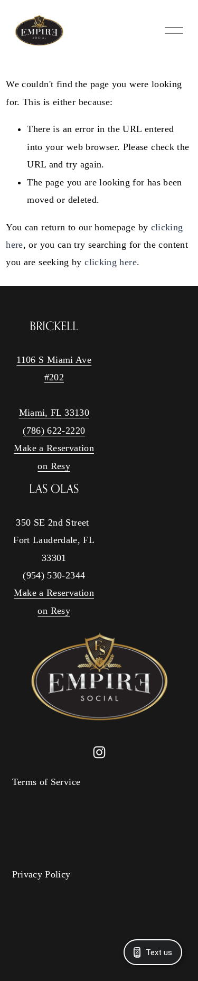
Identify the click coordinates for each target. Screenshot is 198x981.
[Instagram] (99, 752)
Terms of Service (46, 782)
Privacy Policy (41, 874)
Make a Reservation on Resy (54, 601)
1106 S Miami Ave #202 (53, 368)
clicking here (110, 262)
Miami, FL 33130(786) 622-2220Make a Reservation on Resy (54, 439)
